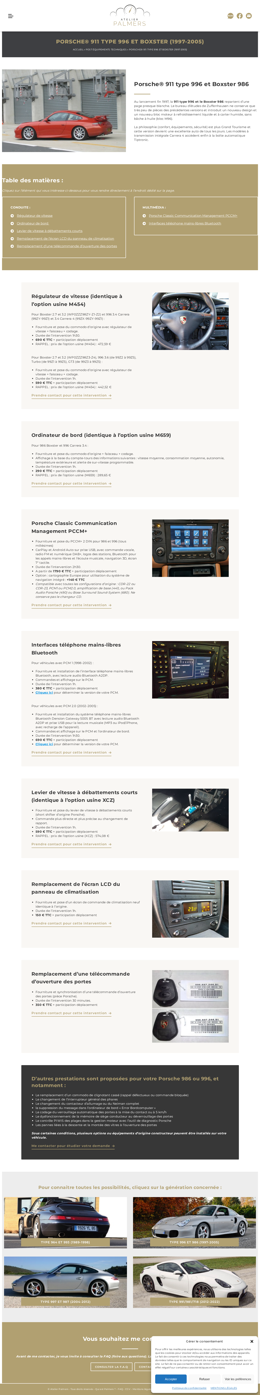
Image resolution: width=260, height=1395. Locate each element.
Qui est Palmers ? (105, 1389)
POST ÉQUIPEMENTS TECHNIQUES (106, 49)
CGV (127, 1389)
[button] (252, 1341)
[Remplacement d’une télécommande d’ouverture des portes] (64, 246)
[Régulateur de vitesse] (32, 216)
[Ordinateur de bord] (30, 223)
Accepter (171, 1379)
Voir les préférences (238, 1379)
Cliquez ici (44, 692)
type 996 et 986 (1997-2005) (194, 1242)
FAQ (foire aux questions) (124, 1356)
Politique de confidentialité (189, 1388)
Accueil (78, 49)
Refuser (204, 1379)
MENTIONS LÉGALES (224, 1388)
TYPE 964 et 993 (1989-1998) (65, 1242)
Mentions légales (143, 1389)
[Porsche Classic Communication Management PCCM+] (190, 216)
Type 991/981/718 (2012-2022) (194, 1302)
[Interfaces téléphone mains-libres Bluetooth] (182, 223)
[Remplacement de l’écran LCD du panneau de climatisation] (62, 238)
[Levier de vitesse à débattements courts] (46, 231)
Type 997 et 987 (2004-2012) (66, 1302)
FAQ (120, 1389)
